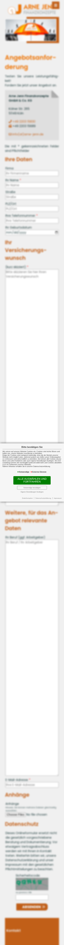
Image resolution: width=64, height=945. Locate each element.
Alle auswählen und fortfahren (32, 480)
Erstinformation (27, 498)
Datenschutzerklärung (43, 498)
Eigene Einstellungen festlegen (32, 492)
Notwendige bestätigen (32, 488)
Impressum (58, 498)
